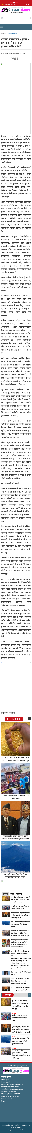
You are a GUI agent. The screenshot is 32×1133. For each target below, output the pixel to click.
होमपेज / (3, 33)
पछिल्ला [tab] (5, 894)
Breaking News (12, 33)
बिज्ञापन (27, 1125)
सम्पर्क (12, 1127)
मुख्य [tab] (12, 894)
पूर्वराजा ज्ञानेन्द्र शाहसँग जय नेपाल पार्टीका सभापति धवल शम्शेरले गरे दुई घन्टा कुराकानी (15, 837)
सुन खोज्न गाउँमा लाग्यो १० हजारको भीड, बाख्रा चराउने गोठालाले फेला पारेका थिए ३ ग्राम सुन (15, 759)
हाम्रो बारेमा (18, 1127)
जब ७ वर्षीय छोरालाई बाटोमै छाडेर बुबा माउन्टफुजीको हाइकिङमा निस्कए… (15, 875)
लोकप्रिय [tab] (19, 894)
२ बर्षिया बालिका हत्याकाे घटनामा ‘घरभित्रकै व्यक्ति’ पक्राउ (16, 797)
